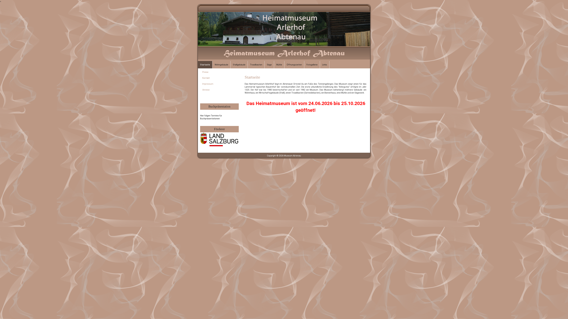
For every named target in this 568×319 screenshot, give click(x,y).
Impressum (207, 84)
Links (324, 65)
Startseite (205, 65)
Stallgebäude (239, 65)
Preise (205, 72)
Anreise (206, 90)
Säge (269, 65)
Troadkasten (256, 65)
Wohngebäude (221, 65)
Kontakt (206, 78)
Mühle (279, 65)
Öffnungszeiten (294, 65)
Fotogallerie (312, 65)
